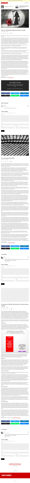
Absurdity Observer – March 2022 (9, 6)
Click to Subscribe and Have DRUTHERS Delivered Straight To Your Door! (15, 0)
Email (2, 279)
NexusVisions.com (11, 77)
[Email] (7, 33)
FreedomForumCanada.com (11, 242)
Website (16, 279)
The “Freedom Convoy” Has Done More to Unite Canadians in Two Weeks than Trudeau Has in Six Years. (24, 6)
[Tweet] (3, 33)
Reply (28, 105)
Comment (2, 114)
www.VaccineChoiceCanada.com (17, 417)
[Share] (1, 33)
